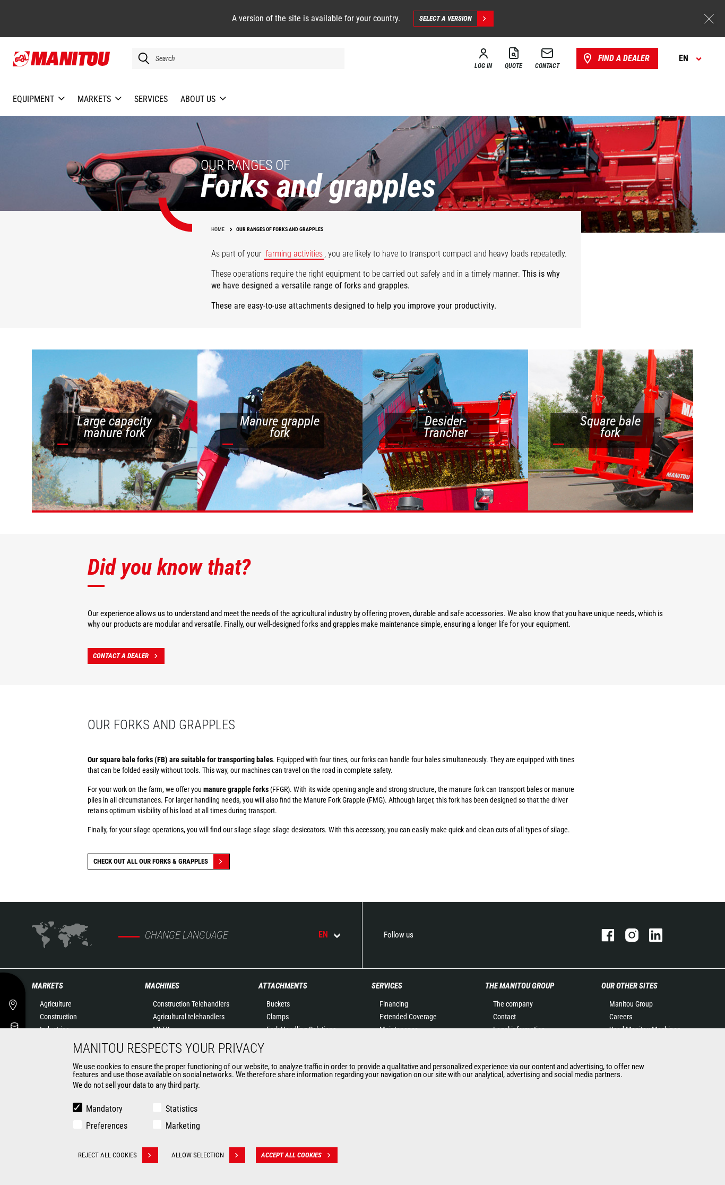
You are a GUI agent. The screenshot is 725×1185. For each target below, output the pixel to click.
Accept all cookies (291, 1155)
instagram (626, 935)
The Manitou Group (519, 986)
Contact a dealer (121, 656)
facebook (603, 935)
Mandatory (104, 1109)
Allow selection (197, 1155)
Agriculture (56, 1004)
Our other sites (629, 986)
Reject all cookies (107, 1155)
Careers (620, 1016)
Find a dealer (624, 58)
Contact (504, 1016)
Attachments (282, 986)
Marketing (183, 1126)
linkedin (650, 935)
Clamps (277, 1016)
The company (513, 1004)
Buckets (278, 1004)
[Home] (62, 58)
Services (387, 986)
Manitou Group (631, 1004)
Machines (162, 986)
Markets (47, 986)
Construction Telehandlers (191, 1004)
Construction (58, 1016)
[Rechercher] (141, 58)
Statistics (181, 1109)
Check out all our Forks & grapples (150, 861)
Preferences (106, 1126)
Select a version (445, 18)
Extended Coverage (408, 1016)
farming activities (294, 254)
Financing (393, 1004)
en (323, 935)
